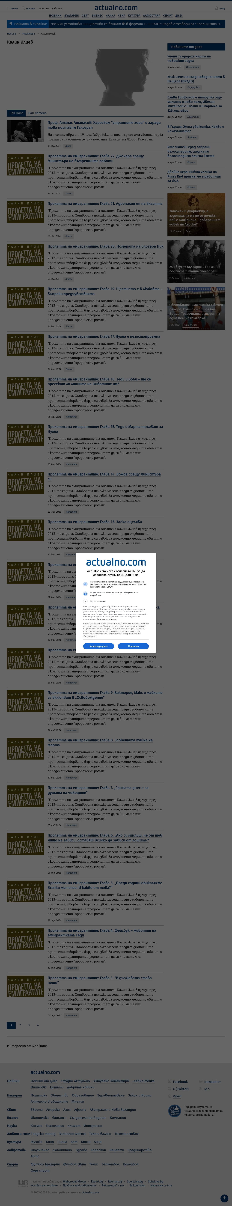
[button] (116, 601)
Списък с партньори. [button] (107, 619)
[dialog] (116, 603)
